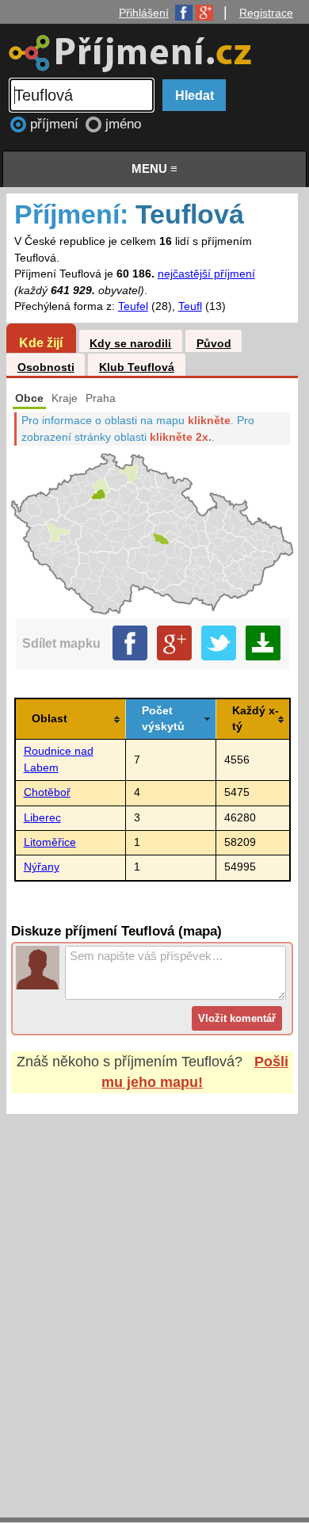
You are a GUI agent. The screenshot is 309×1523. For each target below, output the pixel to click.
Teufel (133, 306)
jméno (123, 124)
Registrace (266, 12)
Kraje (65, 398)
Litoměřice (50, 842)
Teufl (190, 306)
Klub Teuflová (136, 367)
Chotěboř (47, 792)
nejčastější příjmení (206, 274)
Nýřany (41, 867)
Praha (101, 398)
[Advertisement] (154, 1301)
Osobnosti (45, 367)
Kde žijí (41, 342)
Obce (29, 398)
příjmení (56, 124)
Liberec (42, 818)
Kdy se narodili (130, 344)
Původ (213, 344)
